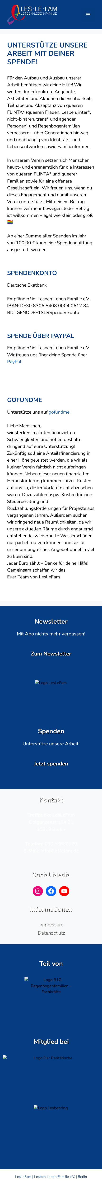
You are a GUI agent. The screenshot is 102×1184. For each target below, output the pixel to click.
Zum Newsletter (51, 653)
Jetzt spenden (51, 763)
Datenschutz (51, 932)
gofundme (59, 412)
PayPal (14, 361)
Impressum (51, 924)
